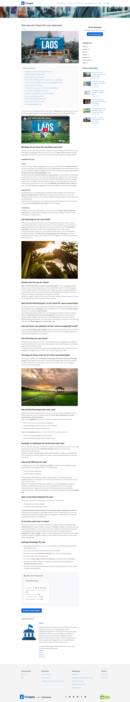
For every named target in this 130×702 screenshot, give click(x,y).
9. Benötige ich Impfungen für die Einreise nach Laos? (39, 93)
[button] (106, 3)
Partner (104, 671)
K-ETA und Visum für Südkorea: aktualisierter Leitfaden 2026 (98, 74)
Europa (84, 55)
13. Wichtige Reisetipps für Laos (33, 104)
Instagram (42, 657)
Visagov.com (38, 231)
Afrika (84, 46)
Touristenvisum (46, 674)
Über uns (23, 674)
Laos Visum (50, 152)
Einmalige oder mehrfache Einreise (52, 681)
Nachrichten (86, 60)
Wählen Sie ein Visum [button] (74, 3)
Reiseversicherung (41, 546)
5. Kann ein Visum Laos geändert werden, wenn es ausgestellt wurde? (43, 82)
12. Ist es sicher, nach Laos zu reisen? (34, 101)
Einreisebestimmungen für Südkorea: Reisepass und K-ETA (98, 83)
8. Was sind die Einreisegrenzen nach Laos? (36, 90)
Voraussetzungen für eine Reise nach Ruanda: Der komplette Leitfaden (99, 110)
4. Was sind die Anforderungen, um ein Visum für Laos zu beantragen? (43, 80)
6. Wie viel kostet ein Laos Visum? (33, 85)
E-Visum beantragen (31, 610)
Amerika (85, 49)
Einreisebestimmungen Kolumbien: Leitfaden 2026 (98, 92)
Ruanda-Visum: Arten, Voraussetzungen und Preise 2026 (98, 119)
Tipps (84, 63)
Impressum (75, 674)
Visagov (25, 29)
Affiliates (104, 677)
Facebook (42, 655)
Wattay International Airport (32, 423)
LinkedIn (41, 650)
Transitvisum (45, 677)
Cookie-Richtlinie (78, 681)
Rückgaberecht (76, 687)
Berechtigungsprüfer (67, 296)
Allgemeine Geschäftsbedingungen (82, 677)
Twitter (41, 652)
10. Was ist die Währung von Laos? (33, 96)
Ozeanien (85, 57)
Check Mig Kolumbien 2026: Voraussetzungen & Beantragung (99, 101)
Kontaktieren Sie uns (91, 3)
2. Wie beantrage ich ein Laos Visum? (34, 74)
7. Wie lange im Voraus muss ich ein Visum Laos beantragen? (41, 88)
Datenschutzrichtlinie (79, 684)
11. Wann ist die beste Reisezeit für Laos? (35, 99)
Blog (100, 3)
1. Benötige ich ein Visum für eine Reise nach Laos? (38, 71)
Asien (84, 52)
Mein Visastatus (61, 3)
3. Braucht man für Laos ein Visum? (34, 77)
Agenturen (104, 674)
